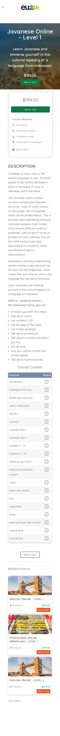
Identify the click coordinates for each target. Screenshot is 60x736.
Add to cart (43, 610)
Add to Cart (30, 82)
